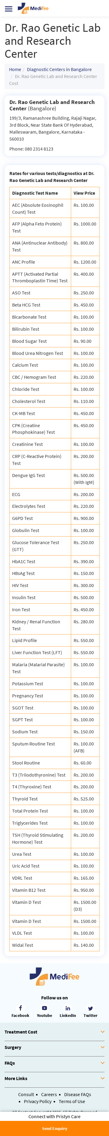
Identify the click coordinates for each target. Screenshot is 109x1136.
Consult (26, 1094)
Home (15, 69)
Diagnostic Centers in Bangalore (59, 69)
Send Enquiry (54, 1128)
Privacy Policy (37, 1101)
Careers (49, 1094)
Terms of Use (72, 1101)
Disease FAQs (77, 1094)
